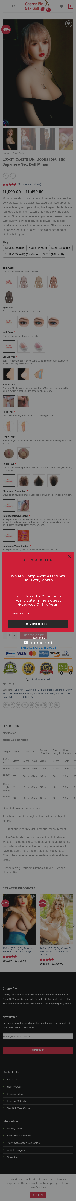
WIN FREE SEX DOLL (38, 624)
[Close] (69, 556)
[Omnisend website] (38, 640)
